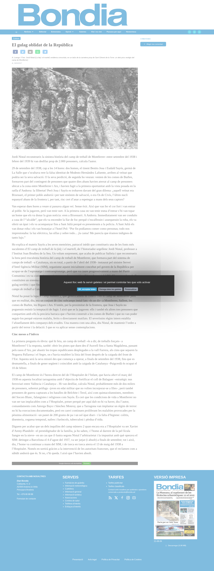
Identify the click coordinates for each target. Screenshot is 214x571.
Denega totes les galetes (110, 289)
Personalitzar (131, 289)
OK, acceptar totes (86, 289)
